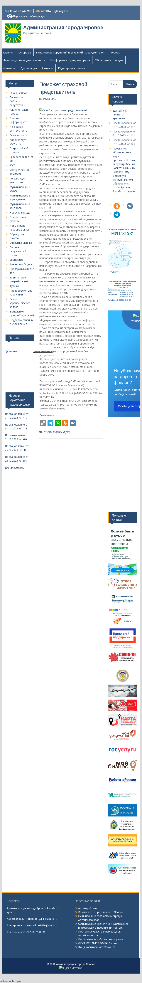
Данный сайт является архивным (121, 114)
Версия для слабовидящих (29, 16)
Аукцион (47, 68)
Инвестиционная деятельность (24, 60)
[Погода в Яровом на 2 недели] (43, 351)
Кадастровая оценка (71, 68)
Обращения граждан (109, 60)
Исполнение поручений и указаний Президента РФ (70, 52)
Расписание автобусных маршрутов (101, 939)
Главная (8, 52)
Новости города (20, 212)
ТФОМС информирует (57, 431)
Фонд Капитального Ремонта (96, 947)
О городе (24, 52)
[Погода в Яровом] (29, 348)
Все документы (14, 468)
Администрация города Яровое (63, 27)
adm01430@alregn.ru (54, 11)
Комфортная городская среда (70, 60)
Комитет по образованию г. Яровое (101, 912)
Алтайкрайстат (87, 908)
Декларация (29, 68)
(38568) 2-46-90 (19, 11)
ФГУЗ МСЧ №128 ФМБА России (97, 943)
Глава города (18, 92)
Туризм (115, 52)
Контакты (9, 68)
